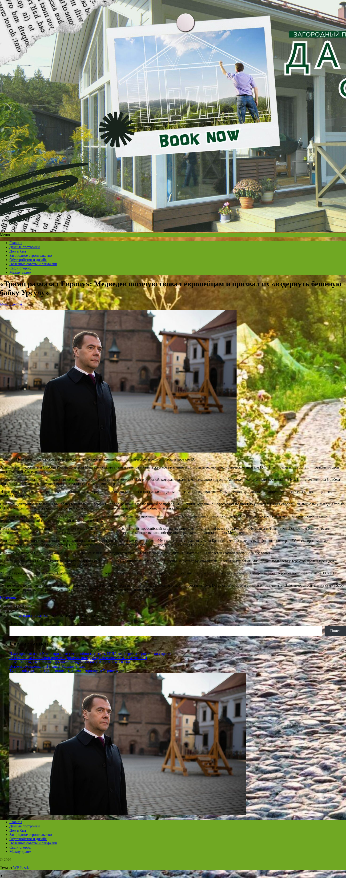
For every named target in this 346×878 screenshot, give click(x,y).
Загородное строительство (30, 255)
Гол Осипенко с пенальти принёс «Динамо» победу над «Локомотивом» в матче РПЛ (78, 658)
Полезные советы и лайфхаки (33, 264)
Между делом (20, 272)
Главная (15, 243)
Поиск (14, 623)
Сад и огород (20, 268)
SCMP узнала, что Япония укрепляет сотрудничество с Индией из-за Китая (70, 662)
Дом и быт (17, 251)
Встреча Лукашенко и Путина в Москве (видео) (47, 666)
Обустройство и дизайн (28, 260)
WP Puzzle (21, 868)
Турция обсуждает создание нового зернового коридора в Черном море (66, 671)
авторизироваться (33, 615)
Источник (8, 598)
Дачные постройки (24, 247)
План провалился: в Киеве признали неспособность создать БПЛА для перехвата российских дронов (91, 654)
